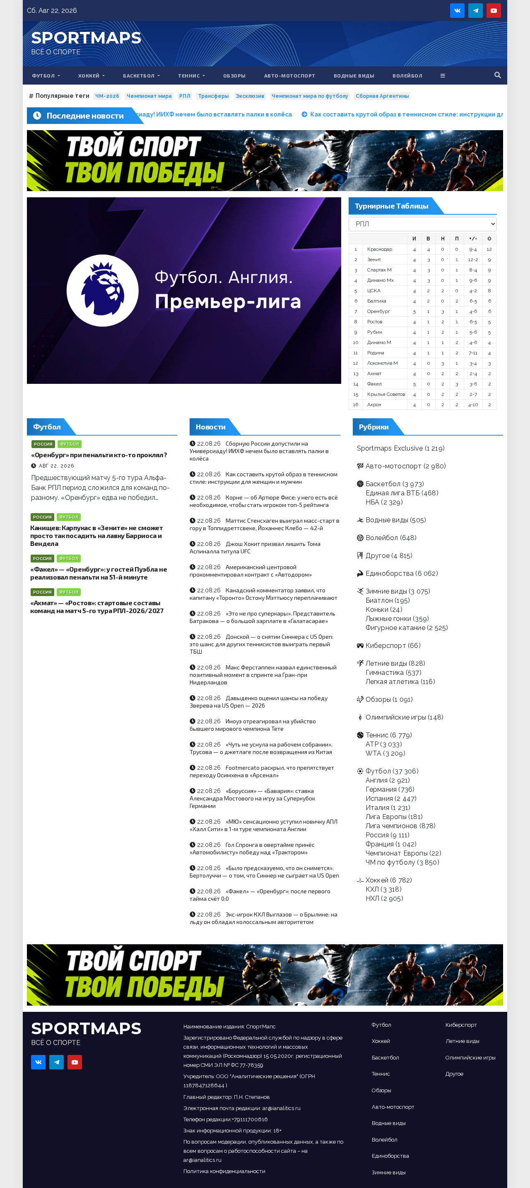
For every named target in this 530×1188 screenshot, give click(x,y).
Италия (377, 808)
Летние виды (386, 663)
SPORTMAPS (86, 37)
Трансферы (213, 96)
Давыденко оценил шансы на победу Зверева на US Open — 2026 (259, 701)
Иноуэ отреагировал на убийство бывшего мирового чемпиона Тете (253, 725)
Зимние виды (386, 591)
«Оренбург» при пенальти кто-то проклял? (99, 454)
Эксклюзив (250, 96)
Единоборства (390, 573)
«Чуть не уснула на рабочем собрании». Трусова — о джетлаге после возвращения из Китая (261, 748)
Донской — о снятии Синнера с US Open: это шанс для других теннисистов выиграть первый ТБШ (261, 644)
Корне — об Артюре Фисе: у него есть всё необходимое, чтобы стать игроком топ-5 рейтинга (264, 501)
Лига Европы (386, 817)
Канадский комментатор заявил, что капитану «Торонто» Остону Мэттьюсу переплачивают (263, 594)
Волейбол (407, 75)
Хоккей (89, 75)
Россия (43, 444)
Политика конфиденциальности (224, 1171)
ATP (372, 744)
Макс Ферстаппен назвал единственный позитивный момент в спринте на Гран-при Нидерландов (263, 675)
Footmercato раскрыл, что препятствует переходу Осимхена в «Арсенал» (262, 771)
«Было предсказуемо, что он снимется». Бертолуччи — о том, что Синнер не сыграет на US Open (264, 871)
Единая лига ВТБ (393, 493)
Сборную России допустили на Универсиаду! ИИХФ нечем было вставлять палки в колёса (259, 451)
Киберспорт (386, 646)
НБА (373, 502)
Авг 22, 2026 (56, 466)
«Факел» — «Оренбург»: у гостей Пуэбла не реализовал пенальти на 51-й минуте (98, 573)
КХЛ (372, 889)
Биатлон (379, 600)
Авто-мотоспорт (290, 75)
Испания (379, 799)
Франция (380, 844)
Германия (381, 789)
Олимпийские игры (396, 717)
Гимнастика (385, 672)
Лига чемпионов (392, 826)
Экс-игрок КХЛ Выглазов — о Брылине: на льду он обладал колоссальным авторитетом (263, 918)
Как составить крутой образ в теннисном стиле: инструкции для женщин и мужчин (263, 477)
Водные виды (354, 75)
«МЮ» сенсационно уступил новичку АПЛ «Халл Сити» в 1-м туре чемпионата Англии (263, 825)
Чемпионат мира (149, 96)
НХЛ (373, 898)
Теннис (189, 75)
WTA (374, 753)
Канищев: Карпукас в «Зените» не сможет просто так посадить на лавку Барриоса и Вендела (96, 535)
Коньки (377, 609)
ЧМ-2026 (107, 96)
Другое (378, 556)
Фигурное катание (395, 628)
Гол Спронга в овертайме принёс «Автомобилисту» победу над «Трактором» (252, 848)
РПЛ (184, 96)
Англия (377, 780)
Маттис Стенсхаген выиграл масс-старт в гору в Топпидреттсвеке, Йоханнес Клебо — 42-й (265, 524)
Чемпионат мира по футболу (310, 96)
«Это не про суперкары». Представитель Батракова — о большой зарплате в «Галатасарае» (262, 617)
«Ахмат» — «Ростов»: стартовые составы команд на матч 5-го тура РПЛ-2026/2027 (97, 606)
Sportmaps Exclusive (390, 448)
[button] (497, 75)
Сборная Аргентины (382, 96)
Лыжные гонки (388, 619)
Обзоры (234, 75)
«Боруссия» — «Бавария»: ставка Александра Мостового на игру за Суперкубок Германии (252, 798)
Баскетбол (139, 75)
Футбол (44, 75)
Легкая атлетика (392, 682)
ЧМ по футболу (391, 862)
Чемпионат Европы (397, 853)
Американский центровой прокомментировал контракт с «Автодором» (251, 570)
